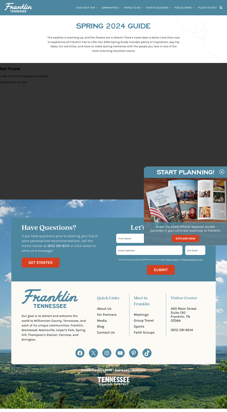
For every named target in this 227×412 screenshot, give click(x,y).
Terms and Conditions (130, 370)
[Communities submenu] (119, 7)
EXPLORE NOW (185, 238)
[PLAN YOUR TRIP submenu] (97, 7)
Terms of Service (190, 259)
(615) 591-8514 (182, 330)
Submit (161, 270)
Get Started (40, 262)
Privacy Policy (172, 259)
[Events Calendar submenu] (170, 7)
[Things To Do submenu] (142, 7)
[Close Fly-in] (221, 171)
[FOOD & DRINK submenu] (193, 7)
